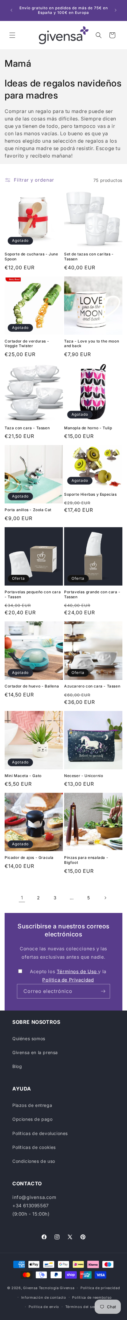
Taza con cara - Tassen (27, 428)
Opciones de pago (32, 1119)
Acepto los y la (68, 976)
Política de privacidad (100, 1288)
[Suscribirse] (103, 991)
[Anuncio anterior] (11, 10)
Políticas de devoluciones (40, 1133)
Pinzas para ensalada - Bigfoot (86, 860)
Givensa (30, 1288)
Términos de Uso (77, 971)
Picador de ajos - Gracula (29, 857)
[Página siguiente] (105, 898)
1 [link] (22, 898)
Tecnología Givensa (57, 1288)
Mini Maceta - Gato (23, 775)
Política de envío (44, 1307)
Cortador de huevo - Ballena (32, 686)
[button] (12, 35)
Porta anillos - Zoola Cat (28, 509)
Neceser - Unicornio (83, 775)
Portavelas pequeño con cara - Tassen (33, 594)
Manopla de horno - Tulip (88, 428)
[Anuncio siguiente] (115, 10)
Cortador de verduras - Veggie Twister (27, 343)
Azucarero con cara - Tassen (92, 686)
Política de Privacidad (68, 980)
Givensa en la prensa (35, 1052)
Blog (17, 1066)
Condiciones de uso (33, 1161)
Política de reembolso (92, 1297)
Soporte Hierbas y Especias (90, 494)
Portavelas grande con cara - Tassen (92, 594)
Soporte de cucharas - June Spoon (31, 256)
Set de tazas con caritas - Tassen (89, 256)
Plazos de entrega (32, 1105)
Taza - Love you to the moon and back (91, 343)
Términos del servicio (84, 1307)
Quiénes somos (28, 1038)
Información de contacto (43, 1297)
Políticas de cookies (34, 1147)
